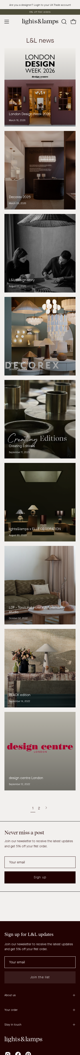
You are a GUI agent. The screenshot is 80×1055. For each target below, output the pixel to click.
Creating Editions (22, 446)
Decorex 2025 (20, 197)
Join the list (40, 977)
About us (10, 995)
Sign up (40, 877)
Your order (11, 1010)
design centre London (26, 777)
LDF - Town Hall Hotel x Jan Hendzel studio (36, 609)
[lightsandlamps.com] (40, 21)
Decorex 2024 (19, 363)
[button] (63, 22)
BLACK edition (19, 694)
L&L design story (22, 280)
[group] (40, 12)
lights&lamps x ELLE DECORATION (35, 528)
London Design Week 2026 (29, 114)
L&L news (40, 40)
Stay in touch (12, 1024)
